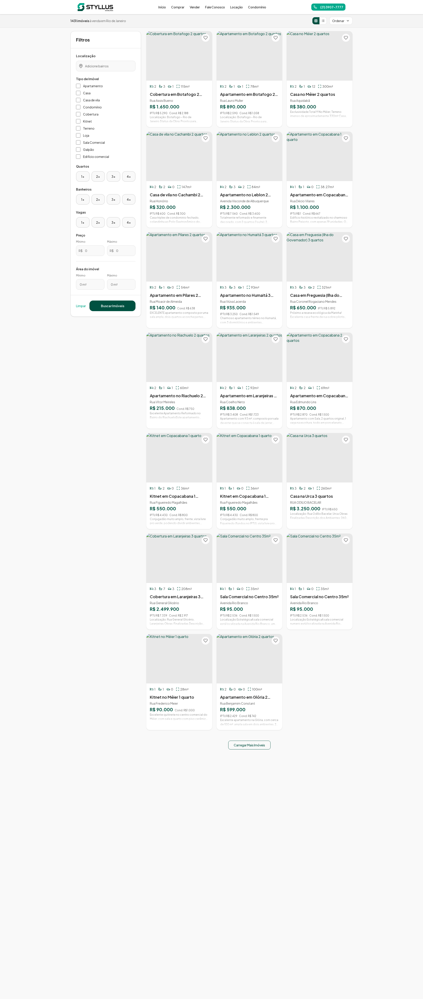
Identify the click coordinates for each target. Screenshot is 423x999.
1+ (82, 176)
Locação (236, 7)
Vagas (81, 212)
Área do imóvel (87, 269)
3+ (113, 176)
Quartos (82, 166)
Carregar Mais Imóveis (249, 745)
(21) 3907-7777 (331, 7)
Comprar (177, 7)
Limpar (81, 306)
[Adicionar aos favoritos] (206, 38)
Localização (86, 56)
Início (162, 7)
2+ (98, 176)
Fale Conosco (215, 7)
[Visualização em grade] (315, 20)
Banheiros (83, 189)
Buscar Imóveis (112, 306)
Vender (195, 7)
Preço (80, 235)
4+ (129, 176)
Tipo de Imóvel (87, 79)
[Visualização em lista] (323, 20)
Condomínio (257, 7)
